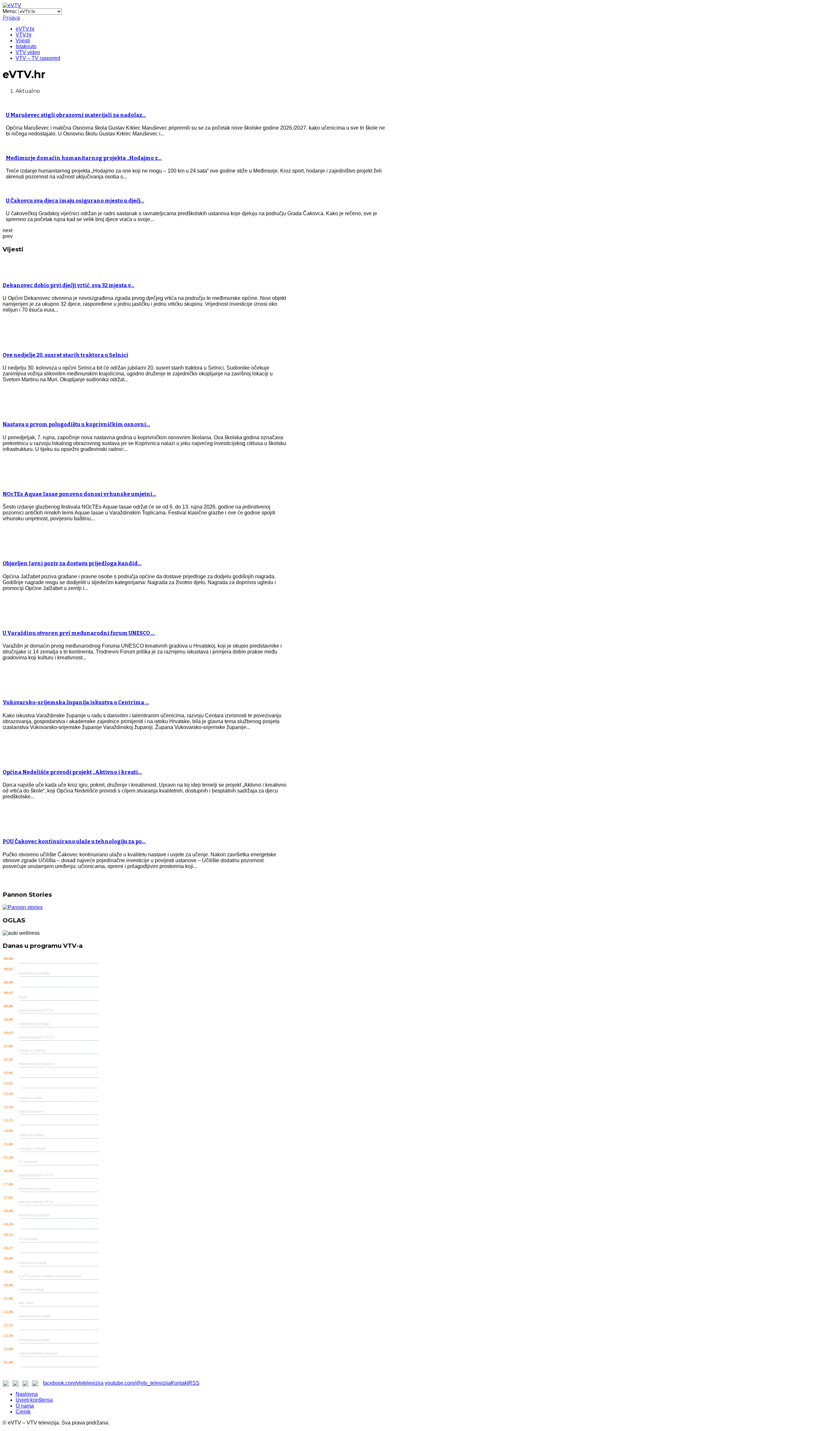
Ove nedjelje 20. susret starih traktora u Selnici (65, 355)
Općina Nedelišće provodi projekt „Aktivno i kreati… (72, 772)
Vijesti (23, 40)
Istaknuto (26, 46)
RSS (193, 1383)
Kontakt (179, 1383)
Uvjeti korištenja (34, 1400)
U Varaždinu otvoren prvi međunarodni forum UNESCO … (79, 633)
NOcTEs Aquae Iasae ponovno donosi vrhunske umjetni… (79, 494)
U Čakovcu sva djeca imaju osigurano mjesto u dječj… (75, 201)
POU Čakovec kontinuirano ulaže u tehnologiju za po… (74, 841)
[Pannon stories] (23, 907)
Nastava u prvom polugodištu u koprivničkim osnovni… (76, 424)
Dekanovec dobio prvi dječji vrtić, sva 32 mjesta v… (68, 285)
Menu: (10, 11)
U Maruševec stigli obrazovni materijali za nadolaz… (76, 115)
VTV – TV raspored (38, 58)
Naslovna (27, 1394)
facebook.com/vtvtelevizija (73, 1383)
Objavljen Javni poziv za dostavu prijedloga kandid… (72, 563)
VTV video (28, 52)
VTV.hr (24, 34)
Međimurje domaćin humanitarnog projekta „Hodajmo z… (84, 158)
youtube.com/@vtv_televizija (138, 1383)
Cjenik (23, 1411)
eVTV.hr (25, 29)
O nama (25, 1406)
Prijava (11, 18)
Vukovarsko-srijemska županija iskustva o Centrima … (76, 702)
